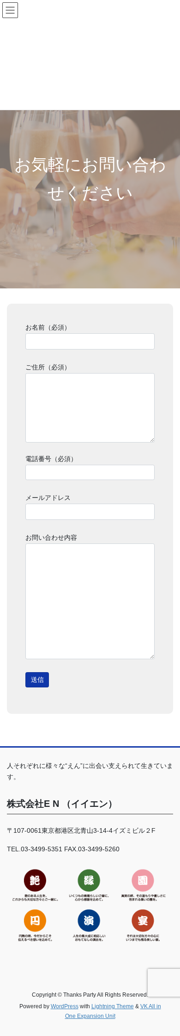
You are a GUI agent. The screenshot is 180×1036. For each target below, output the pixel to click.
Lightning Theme (112, 1006)
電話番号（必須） (51, 458)
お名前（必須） (48, 327)
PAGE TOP (166, 996)
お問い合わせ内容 (51, 537)
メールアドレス (48, 497)
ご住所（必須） (48, 367)
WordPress (64, 1006)
